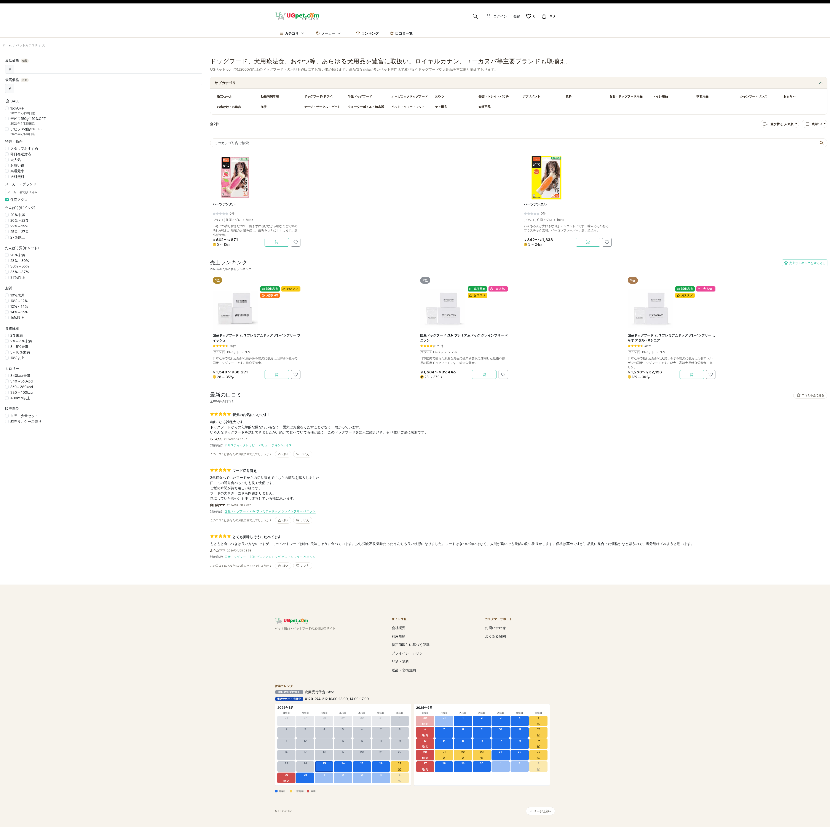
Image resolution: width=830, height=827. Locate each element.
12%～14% (19, 306)
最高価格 (16, 80)
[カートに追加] (277, 242)
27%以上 (17, 237)
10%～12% (19, 301)
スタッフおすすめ (24, 148)
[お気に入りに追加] (295, 242)
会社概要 (398, 628)
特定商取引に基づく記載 (411, 644)
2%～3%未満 (21, 341)
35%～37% (19, 272)
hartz (249, 219)
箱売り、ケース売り (26, 421)
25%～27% (19, 231)
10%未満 (17, 295)
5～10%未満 (20, 352)
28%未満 (17, 255)
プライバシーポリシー (409, 653)
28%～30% (19, 260)
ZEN (247, 352)
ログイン (500, 16)
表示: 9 (817, 124)
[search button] (821, 143)
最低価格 (16, 60)
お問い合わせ (495, 628)
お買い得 (17, 165)
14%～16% (19, 312)
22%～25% (19, 226)
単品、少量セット (24, 416)
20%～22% (19, 220)
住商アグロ (19, 200)
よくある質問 (495, 636)
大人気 (15, 160)
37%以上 (17, 277)
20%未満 (17, 215)
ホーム (7, 45)
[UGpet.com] (297, 15)
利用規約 (398, 636)
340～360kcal (21, 381)
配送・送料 (400, 661)
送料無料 (17, 176)
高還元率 (17, 171)
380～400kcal (21, 392)
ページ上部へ (543, 811)
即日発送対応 (20, 154)
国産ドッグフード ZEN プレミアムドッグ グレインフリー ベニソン (270, 511)
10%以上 (17, 358)
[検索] (475, 16)
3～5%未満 (19, 346)
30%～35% (19, 266)
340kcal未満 (20, 375)
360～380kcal (21, 387)
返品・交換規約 (404, 670)
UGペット (232, 352)
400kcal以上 (20, 398)
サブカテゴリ (225, 83)
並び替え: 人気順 (782, 124)
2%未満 (16, 335)
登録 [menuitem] (516, 16)
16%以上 (17, 318)
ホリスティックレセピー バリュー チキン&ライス (258, 445)
